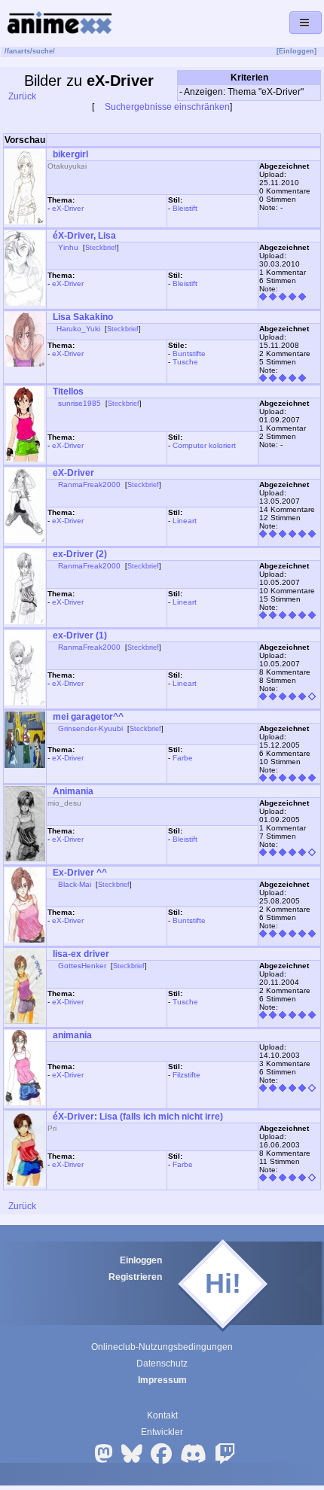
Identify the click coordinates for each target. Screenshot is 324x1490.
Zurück (21, 96)
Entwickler (162, 1432)
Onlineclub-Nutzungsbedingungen (162, 1347)
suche (42, 51)
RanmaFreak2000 (89, 484)
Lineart (185, 520)
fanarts (18, 51)
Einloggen (141, 1260)
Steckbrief (101, 247)
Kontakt (162, 1415)
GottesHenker (82, 965)
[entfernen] (314, 93)
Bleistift (185, 208)
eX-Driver (68, 208)
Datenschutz (162, 1363)
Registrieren (135, 1277)
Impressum (162, 1380)
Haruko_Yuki (78, 329)
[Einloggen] (296, 51)
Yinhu (68, 247)
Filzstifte (186, 1075)
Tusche (185, 362)
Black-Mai (74, 884)
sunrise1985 (79, 403)
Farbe (183, 758)
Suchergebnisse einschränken (166, 107)
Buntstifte (189, 353)
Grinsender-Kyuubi (90, 728)
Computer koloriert (204, 445)
